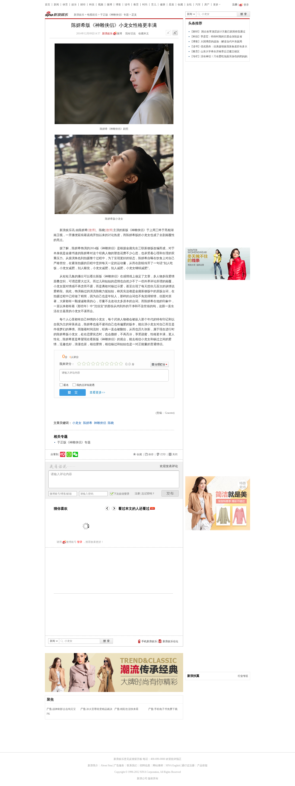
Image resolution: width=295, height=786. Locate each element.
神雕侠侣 (100, 423)
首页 (47, 4)
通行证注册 (188, 765)
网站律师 (158, 765)
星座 (171, 4)
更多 (215, 4)
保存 (151, 454)
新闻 (56, 4)
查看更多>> (97, 392)
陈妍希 (87, 423)
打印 (163, 454)
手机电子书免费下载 (166, 709)
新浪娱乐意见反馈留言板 (128, 758)
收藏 (180, 4)
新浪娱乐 (79, 14)
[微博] (92, 230)
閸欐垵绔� (170, 493)
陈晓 (111, 423)
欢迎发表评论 (169, 466)
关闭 (175, 454)
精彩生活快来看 (129, 709)
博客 (118, 4)
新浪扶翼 (193, 675)
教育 (136, 4)
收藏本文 (143, 33)
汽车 (198, 4)
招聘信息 (145, 765)
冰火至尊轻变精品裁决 (99, 709)
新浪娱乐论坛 (170, 641)
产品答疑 (202, 765)
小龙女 (76, 423)
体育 (65, 4)
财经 (83, 4)
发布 (72, 392)
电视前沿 (92, 14)
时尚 (145, 4)
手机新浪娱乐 (149, 641)
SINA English (173, 765)
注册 (234, 4)
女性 (189, 4)
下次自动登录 (121, 493)
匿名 (66, 385)
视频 (100, 4)
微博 (109, 4)
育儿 (153, 4)
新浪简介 (93, 765)
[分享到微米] (62, 454)
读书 (127, 4)
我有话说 (130, 33)
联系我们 (132, 765)
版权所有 (153, 778)
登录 (79, 541)
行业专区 (243, 675)
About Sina (106, 765)
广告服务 (119, 765)
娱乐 (74, 4)
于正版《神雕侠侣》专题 (114, 14)
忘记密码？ (148, 493)
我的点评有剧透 (85, 385)
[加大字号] (175, 33)
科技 (91, 4)
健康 (162, 4)
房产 (206, 4)
